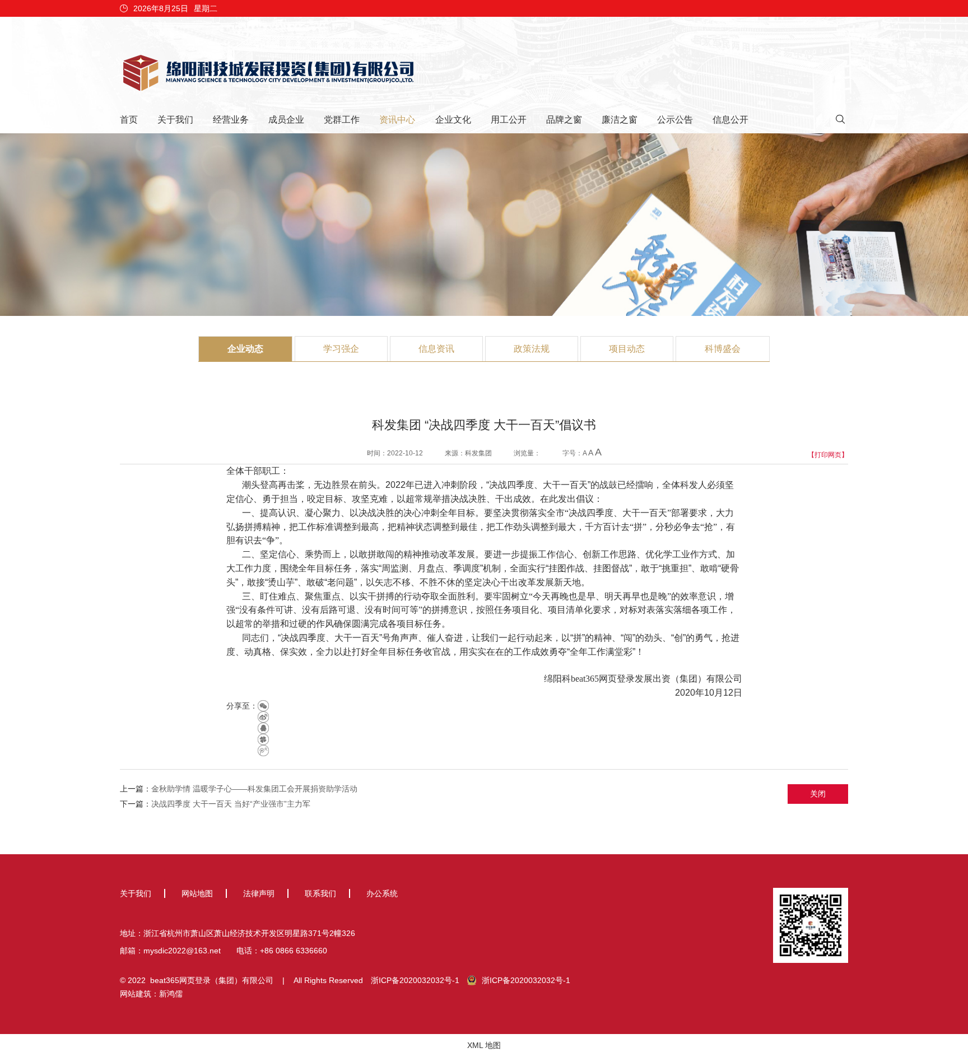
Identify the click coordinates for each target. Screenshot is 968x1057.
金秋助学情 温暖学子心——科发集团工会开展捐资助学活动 (254, 788)
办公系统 (382, 893)
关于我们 (175, 119)
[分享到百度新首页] (263, 750)
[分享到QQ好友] (263, 728)
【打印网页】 (828, 455)
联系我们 (320, 893)
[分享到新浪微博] (263, 717)
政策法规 (532, 348)
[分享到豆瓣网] (263, 739)
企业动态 (245, 348)
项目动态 (627, 348)
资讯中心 (397, 119)
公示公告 (675, 119)
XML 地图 (484, 1045)
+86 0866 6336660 (293, 950)
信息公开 (730, 119)
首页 (129, 119)
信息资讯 (436, 348)
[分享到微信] (263, 705)
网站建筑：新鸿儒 (151, 993)
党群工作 (342, 119)
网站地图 (197, 893)
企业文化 (453, 119)
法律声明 (258, 893)
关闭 (818, 793)
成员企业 (286, 119)
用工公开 (509, 119)
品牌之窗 (564, 119)
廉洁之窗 (619, 119)
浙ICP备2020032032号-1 (415, 980)
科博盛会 (723, 348)
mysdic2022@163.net (182, 950)
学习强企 (341, 348)
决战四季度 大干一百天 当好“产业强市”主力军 (230, 803)
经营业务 (231, 119)
